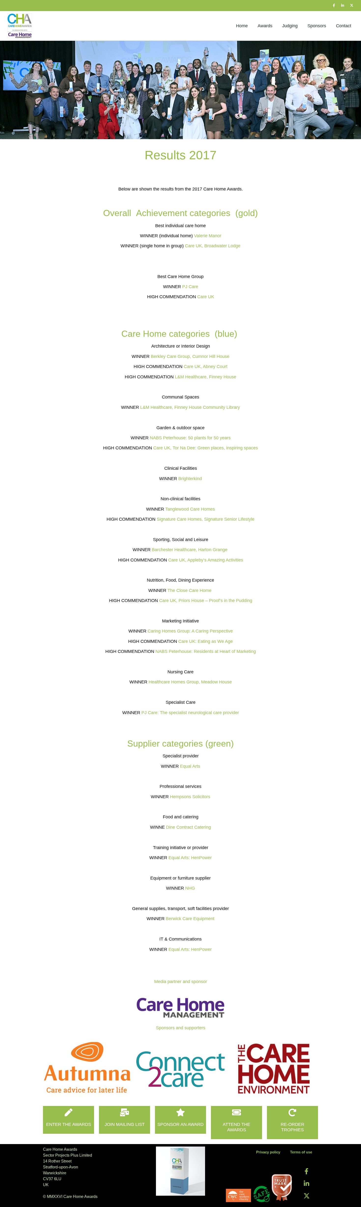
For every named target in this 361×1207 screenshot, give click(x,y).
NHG (190, 888)
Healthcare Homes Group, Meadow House (190, 681)
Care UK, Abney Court (205, 366)
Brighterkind (190, 478)
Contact (343, 25)
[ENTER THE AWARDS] (68, 1112)
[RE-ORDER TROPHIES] (292, 1112)
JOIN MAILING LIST (125, 1124)
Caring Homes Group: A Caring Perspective (190, 631)
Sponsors (316, 25)
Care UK (205, 296)
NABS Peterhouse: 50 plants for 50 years (190, 437)
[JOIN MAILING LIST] (124, 1112)
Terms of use (301, 1152)
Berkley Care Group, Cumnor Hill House (190, 356)
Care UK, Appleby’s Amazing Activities (205, 560)
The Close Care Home (190, 590)
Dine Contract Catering (188, 827)
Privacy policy (268, 1152)
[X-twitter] (351, 5)
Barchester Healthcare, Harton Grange (190, 549)
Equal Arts (190, 766)
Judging (290, 25)
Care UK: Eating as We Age (205, 641)
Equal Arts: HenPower (190, 857)
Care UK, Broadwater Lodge (212, 245)
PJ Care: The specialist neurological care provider (190, 712)
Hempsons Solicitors (190, 796)
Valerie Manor (207, 235)
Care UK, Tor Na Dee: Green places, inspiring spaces (205, 447)
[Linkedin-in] (342, 5)
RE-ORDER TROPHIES (292, 1127)
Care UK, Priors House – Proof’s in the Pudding (205, 600)
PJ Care (190, 286)
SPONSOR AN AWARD (180, 1124)
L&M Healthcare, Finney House (205, 376)
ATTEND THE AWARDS (236, 1127)
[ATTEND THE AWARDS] (236, 1112)
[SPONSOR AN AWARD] (180, 1112)
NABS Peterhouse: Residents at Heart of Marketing (205, 651)
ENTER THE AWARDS (68, 1124)
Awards (265, 25)
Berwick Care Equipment (190, 918)
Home (242, 25)
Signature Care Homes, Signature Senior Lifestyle (205, 519)
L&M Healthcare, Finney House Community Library (190, 407)
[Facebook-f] (333, 5)
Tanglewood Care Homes (190, 509)
